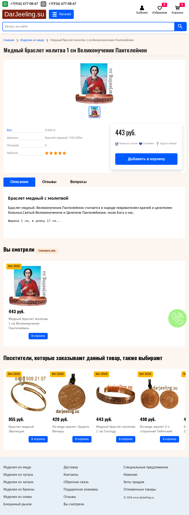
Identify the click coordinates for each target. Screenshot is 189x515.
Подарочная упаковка (81, 489)
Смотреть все (47, 250)
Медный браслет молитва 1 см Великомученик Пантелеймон (28, 323)
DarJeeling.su (24, 14)
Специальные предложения (146, 467)
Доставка (71, 467)
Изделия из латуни (18, 482)
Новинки (130, 475)
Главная (8, 40)
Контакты (71, 475)
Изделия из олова (17, 497)
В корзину (38, 336)
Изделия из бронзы (19, 489)
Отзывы (70, 497)
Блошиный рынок (17, 504)
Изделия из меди (32, 40)
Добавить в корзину (146, 159)
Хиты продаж (134, 482)
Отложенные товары (140, 489)
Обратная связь (76, 482)
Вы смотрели (74, 504)
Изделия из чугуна (18, 475)
